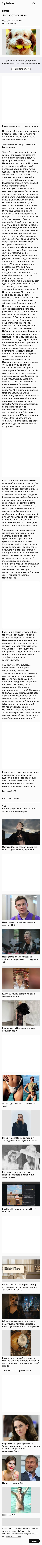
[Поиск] (33, 3)
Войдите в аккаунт (11, 808)
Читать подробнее (13, 1536)
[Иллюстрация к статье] (21, 42)
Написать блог (21, 69)
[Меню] (38, 3)
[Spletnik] (8, 3)
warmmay (14, 798)
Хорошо (34, 1541)
